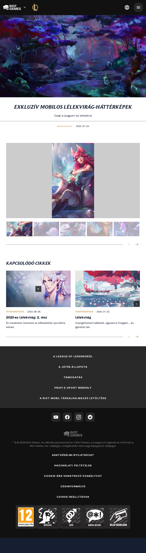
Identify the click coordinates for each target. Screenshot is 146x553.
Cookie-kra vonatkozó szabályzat (73, 475)
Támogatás (72, 377)
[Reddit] (90, 417)
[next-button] (137, 244)
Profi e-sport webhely (73, 387)
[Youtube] (56, 417)
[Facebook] (67, 417)
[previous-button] (129, 244)
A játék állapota (73, 366)
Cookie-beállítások (73, 496)
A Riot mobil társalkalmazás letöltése (73, 398)
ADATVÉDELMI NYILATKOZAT (73, 454)
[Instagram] (78, 417)
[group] (73, 229)
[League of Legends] (35, 7)
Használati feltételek (73, 465)
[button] (64, 126)
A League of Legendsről (73, 356)
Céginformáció (73, 486)
